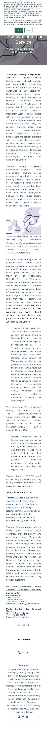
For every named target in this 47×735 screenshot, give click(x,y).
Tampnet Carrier (29, 77)
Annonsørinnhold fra (21, 49)
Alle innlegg (23, 625)
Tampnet (23, 665)
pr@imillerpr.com (20, 617)
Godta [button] (19, 30)
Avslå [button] (28, 30)
